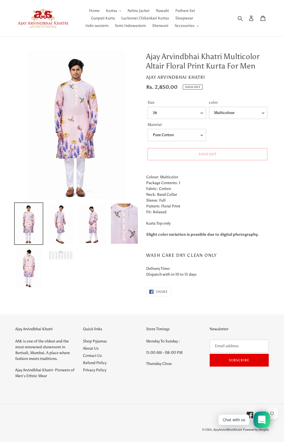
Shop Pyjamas (95, 341)
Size (151, 102)
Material (155, 124)
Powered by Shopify (256, 429)
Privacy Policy (94, 370)
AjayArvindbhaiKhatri (227, 429)
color (213, 102)
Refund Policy (94, 362)
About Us (90, 348)
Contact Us (92, 355)
